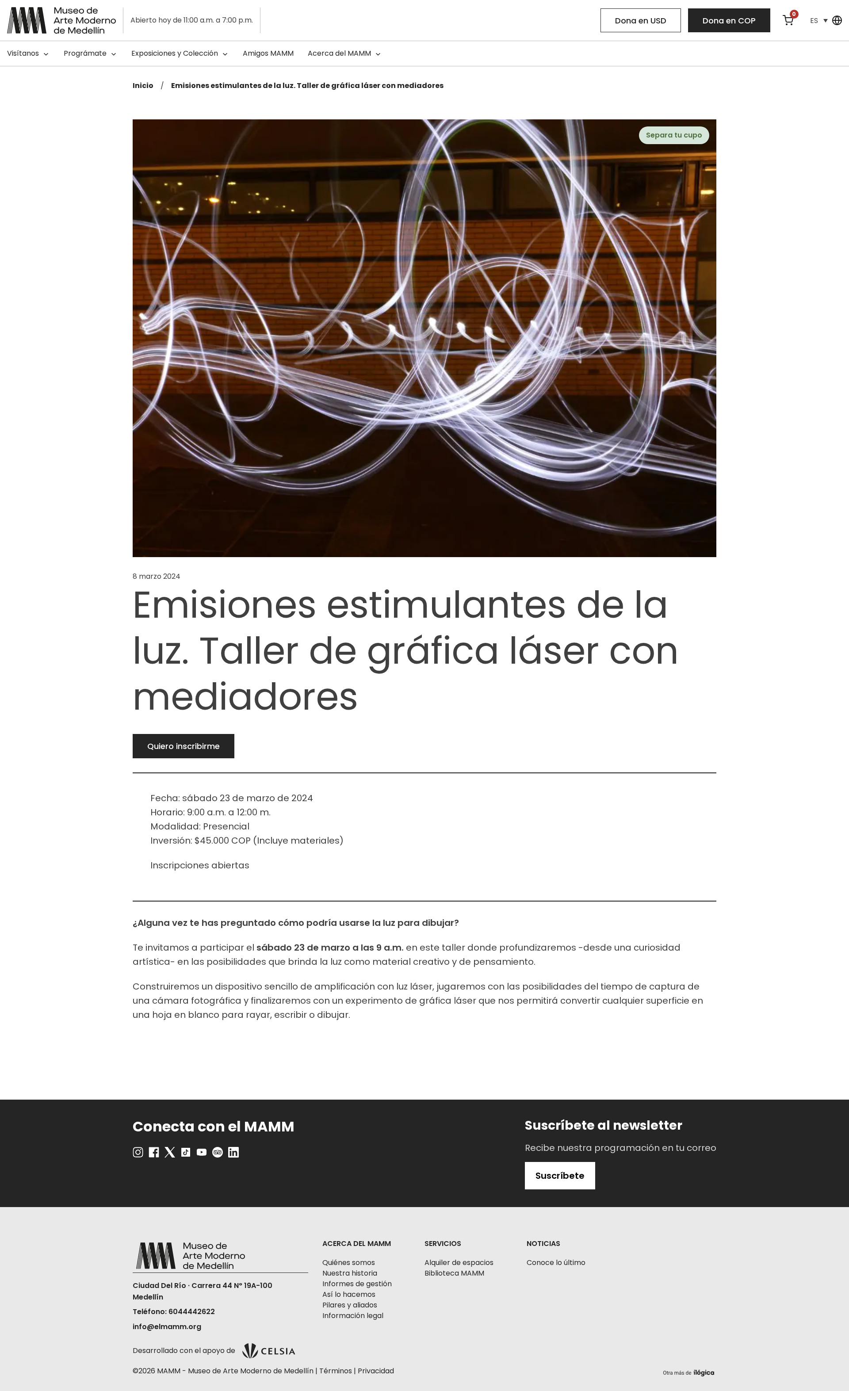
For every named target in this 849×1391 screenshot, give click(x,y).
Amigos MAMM (268, 53)
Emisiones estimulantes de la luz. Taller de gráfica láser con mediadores (307, 85)
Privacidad (376, 1371)
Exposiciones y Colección (174, 53)
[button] (819, 21)
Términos (335, 1371)
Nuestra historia (349, 1273)
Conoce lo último (556, 1262)
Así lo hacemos (348, 1294)
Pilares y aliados (349, 1305)
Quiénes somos (348, 1262)
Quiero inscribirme (183, 746)
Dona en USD (640, 20)
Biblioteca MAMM (454, 1273)
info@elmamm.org (167, 1327)
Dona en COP (729, 20)
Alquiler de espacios (458, 1262)
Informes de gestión (357, 1284)
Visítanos (23, 53)
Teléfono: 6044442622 (174, 1312)
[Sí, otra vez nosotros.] (689, 1371)
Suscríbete (560, 1175)
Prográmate (85, 53)
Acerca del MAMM (339, 53)
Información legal (352, 1316)
